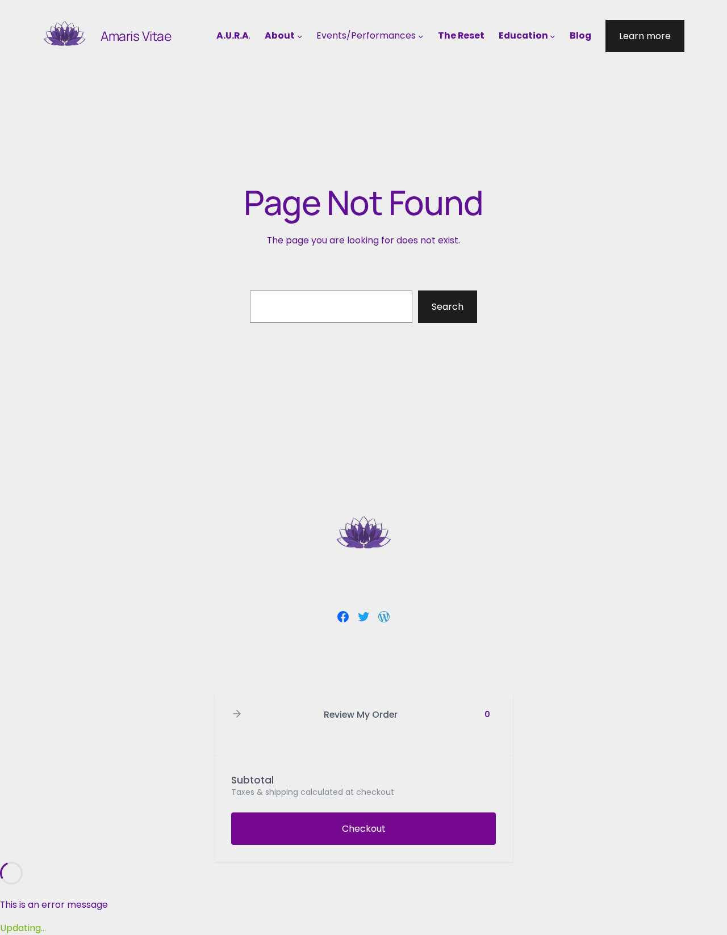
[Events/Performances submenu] (421, 36)
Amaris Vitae (136, 36)
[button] (237, 714)
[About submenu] (300, 36)
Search (447, 306)
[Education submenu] (552, 36)
